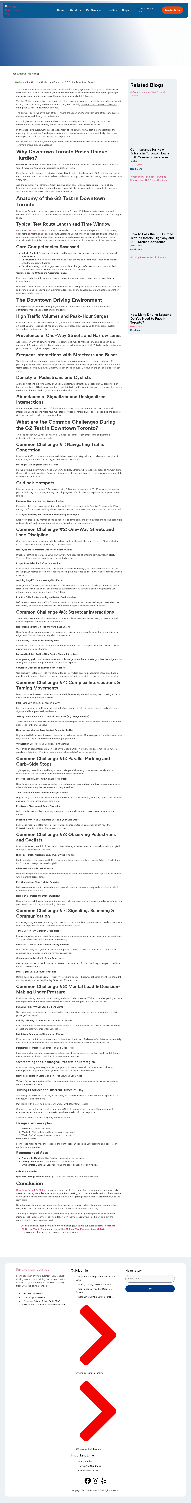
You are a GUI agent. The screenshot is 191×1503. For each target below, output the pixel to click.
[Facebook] (87, 1480)
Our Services (93, 10)
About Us (75, 10)
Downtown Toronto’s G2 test (31, 1190)
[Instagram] (95, 1480)
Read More (136, 168)
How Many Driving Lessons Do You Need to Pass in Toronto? (150, 318)
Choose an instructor (27, 1109)
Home (60, 10)
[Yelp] (103, 1480)
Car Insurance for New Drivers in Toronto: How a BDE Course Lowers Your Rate (149, 155)
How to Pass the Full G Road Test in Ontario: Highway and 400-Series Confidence (152, 238)
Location (112, 10)
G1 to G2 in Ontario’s (48, 89)
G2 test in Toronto (37, 230)
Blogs (125, 10)
